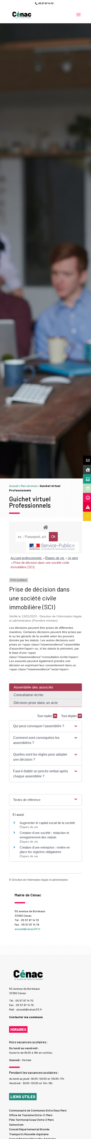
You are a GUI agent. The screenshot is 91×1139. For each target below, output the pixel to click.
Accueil (13, 486)
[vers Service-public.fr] (52, 547)
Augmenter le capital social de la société (47, 823)
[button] (45, 726)
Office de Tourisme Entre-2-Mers (30, 1115)
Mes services (29, 486)
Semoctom (16, 1124)
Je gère (73, 558)
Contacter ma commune (26, 1017)
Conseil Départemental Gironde (29, 1129)
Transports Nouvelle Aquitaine (29, 1134)
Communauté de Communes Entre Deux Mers (38, 1110)
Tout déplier (69, 716)
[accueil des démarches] (45, 527)
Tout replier (45, 716)
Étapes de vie (55, 558)
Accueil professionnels (27, 558)
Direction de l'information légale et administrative (40, 879)
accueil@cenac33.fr (27, 929)
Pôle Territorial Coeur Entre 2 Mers (31, 1119)
